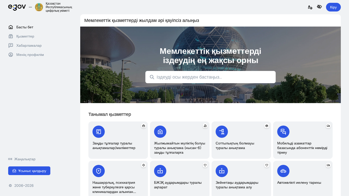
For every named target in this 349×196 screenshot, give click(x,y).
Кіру (333, 7)
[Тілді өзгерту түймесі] (310, 7)
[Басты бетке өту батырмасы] (17, 7)
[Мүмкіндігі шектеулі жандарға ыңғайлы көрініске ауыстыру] (319, 7)
